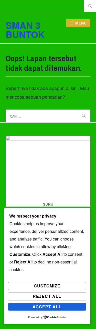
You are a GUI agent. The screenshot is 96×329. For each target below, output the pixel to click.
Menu (81, 23)
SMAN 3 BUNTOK (25, 29)
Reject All (47, 296)
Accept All (47, 307)
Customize (47, 286)
